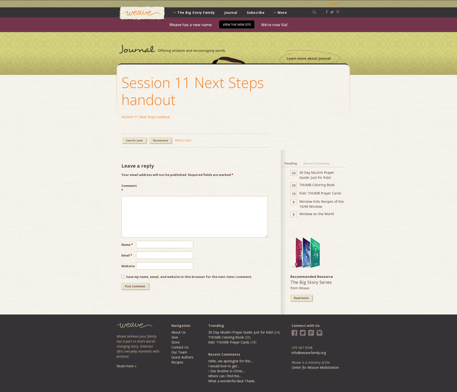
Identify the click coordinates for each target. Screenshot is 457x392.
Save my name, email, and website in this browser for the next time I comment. (189, 277)
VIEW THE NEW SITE (237, 24)
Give (174, 337)
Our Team (179, 352)
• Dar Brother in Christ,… (227, 371)
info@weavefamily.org (309, 352)
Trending (290, 163)
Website (128, 266)
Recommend (160, 140)
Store (175, 342)
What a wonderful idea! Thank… (232, 381)
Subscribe (256, 12)
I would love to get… (224, 366)
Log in (334, 3)
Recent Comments (316, 163)
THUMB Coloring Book (226, 337)
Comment (128, 188)
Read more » (126, 366)
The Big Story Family (196, 12)
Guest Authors (182, 357)
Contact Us (180, 347)
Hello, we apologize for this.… (231, 361)
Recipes (177, 362)
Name (127, 244)
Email (126, 255)
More (282, 12)
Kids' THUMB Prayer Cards (228, 342)
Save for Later (134, 140)
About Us (178, 332)
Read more (301, 298)
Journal (230, 12)
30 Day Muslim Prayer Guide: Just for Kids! (240, 332)
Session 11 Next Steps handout (192, 91)
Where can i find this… (225, 376)
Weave (141, 14)
